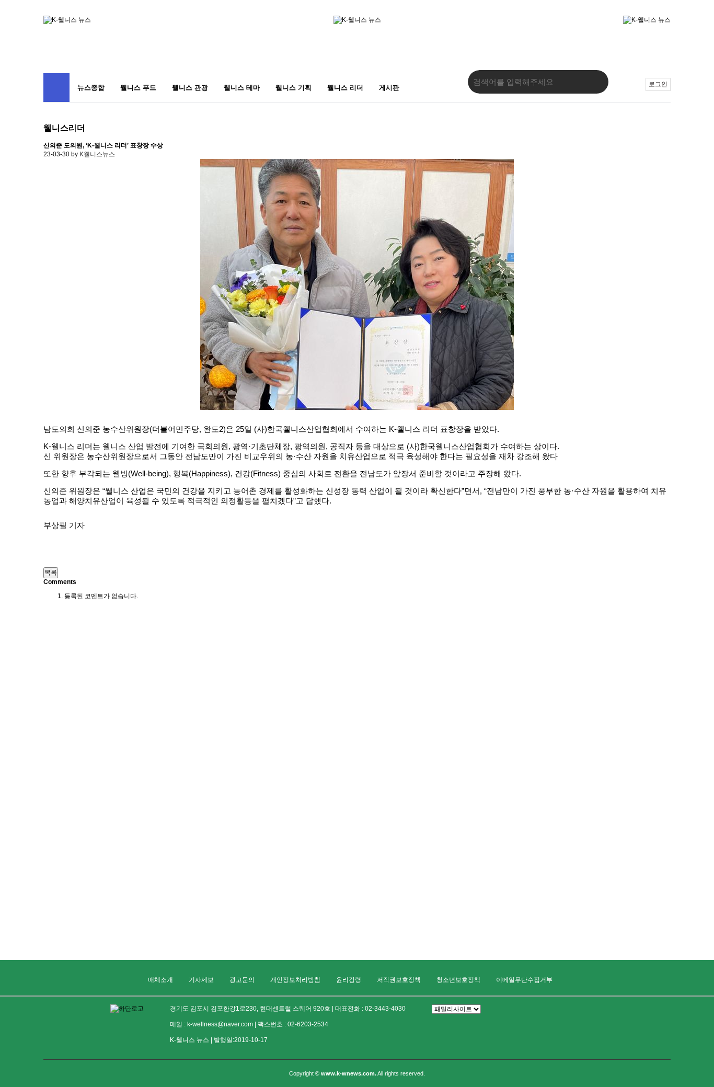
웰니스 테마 (242, 87)
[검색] (592, 82)
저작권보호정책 (399, 979)
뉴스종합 (91, 87)
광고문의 (242, 979)
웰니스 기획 (293, 87)
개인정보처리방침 (295, 979)
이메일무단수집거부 (524, 979)
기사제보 (201, 979)
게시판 (389, 87)
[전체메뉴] (56, 87)
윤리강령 (348, 979)
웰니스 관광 (190, 87)
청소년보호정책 (458, 979)
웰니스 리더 (345, 87)
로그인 (658, 84)
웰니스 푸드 (138, 87)
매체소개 (160, 979)
